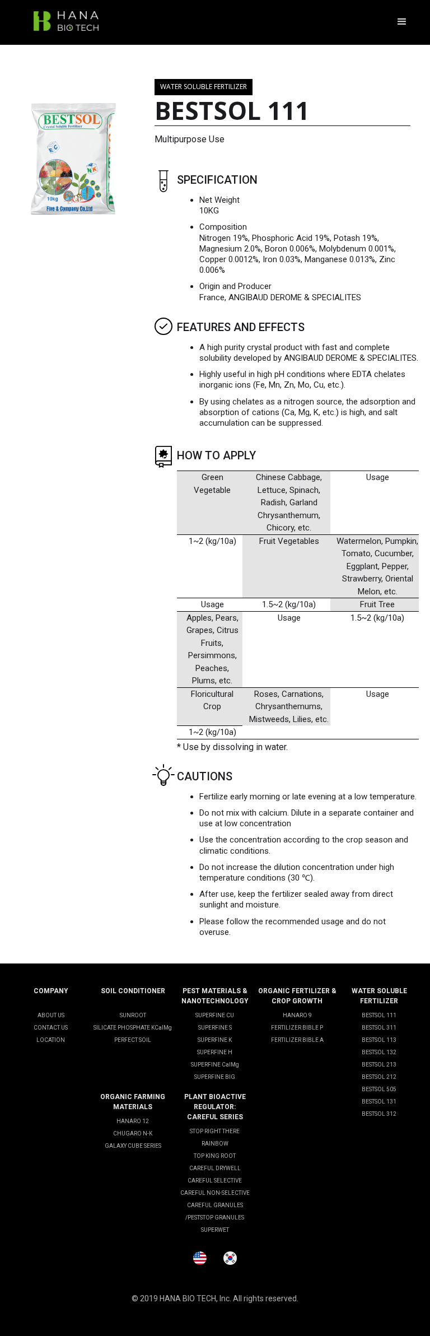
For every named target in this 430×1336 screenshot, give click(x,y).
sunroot (133, 1015)
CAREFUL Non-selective (215, 1193)
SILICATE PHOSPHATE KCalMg (133, 1028)
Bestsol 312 (379, 1114)
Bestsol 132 (379, 1052)
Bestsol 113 (379, 1040)
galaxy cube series (133, 1146)
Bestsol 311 (379, 1028)
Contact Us (51, 1028)
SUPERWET (215, 1230)
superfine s (215, 1028)
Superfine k (215, 1040)
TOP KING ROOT (215, 1156)
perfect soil (132, 1040)
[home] (66, 22)
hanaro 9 (297, 1015)
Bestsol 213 (379, 1065)
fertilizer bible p (297, 1028)
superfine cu (214, 1015)
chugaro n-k (132, 1133)
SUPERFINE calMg (215, 1065)
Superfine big (214, 1077)
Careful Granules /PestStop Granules (214, 1211)
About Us (51, 1015)
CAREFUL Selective (215, 1180)
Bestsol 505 (379, 1089)
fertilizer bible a (297, 1040)
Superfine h (214, 1052)
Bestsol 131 (379, 1101)
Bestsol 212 (379, 1077)
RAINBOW (215, 1144)
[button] (402, 22)
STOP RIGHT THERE (215, 1131)
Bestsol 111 (379, 1015)
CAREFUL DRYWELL (215, 1168)
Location (50, 1040)
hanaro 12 (132, 1121)
